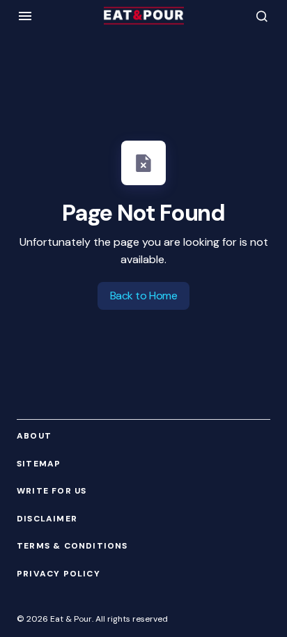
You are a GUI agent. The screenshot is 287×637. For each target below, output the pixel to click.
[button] (25, 16)
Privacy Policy (58, 574)
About (34, 436)
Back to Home (143, 295)
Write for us (51, 491)
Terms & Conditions (72, 546)
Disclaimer (47, 519)
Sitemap (39, 464)
